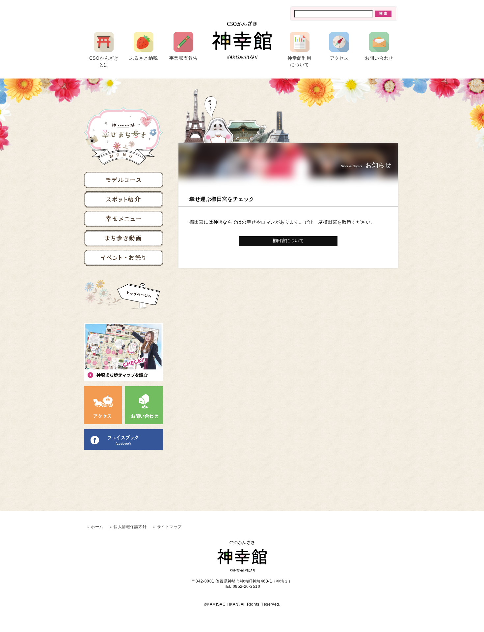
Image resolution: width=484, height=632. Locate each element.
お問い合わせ (379, 58)
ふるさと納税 (143, 58)
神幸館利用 (299, 61)
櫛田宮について (288, 240)
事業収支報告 (183, 58)
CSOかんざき (104, 61)
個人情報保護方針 (130, 526)
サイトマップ (169, 526)
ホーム (97, 526)
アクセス (339, 58)
